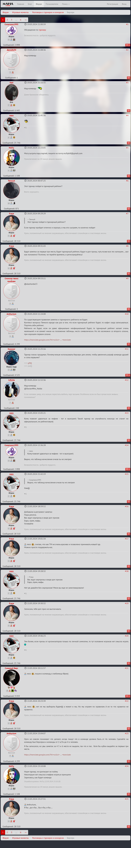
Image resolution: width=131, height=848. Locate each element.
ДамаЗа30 (11, 50)
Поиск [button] (65, 4)
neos (11, 115)
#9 (127, 278)
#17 (126, 538)
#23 (126, 733)
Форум (39, 4)
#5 (127, 147)
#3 (127, 82)
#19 (126, 603)
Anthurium (11, 314)
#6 (127, 180)
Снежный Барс (11, 668)
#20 (126, 635)
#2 (127, 50)
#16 (126, 506)
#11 (126, 349)
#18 (126, 571)
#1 (127, 24)
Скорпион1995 (11, 24)
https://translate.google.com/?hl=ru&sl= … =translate (47, 339)
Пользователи (52, 4)
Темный (11, 180)
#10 (126, 314)
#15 (126, 474)
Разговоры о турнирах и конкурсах (48, 12)
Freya (11, 213)
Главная (20, 4)
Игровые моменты (20, 12)
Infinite (11, 380)
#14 (126, 445)
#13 (126, 413)
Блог (30, 4)
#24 (126, 766)
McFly (11, 147)
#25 (126, 799)
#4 (127, 115)
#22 (126, 701)
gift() (30, 363)
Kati (11, 82)
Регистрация (112, 4)
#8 (127, 246)
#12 (126, 380)
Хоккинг (11, 349)
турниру (42, 29)
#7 (127, 213)
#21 (126, 668)
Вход (124, 4)
